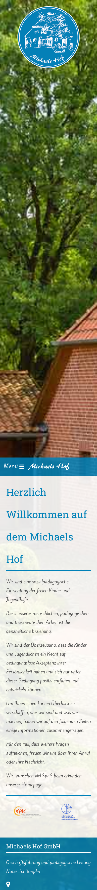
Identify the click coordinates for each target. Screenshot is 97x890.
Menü (11, 466)
